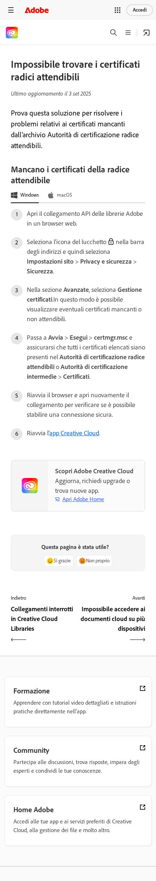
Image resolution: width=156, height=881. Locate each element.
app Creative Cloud (74, 433)
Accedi (140, 10)
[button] (117, 10)
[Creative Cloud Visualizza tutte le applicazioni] (146, 32)
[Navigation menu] (11, 10)
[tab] (25, 195)
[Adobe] (37, 10)
